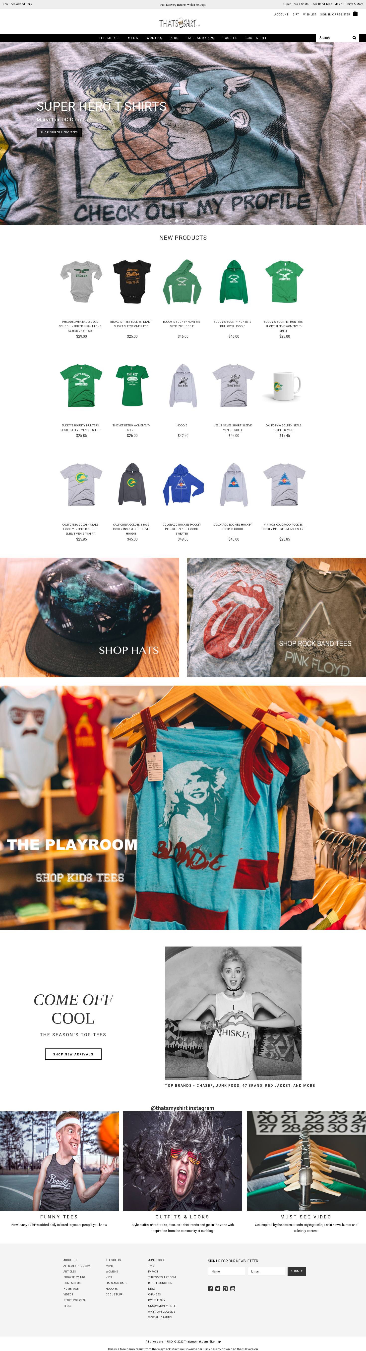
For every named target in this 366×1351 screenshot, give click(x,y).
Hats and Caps (200, 38)
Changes (154, 1294)
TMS (151, 1266)
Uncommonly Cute (162, 1306)
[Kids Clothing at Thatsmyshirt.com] (183, 929)
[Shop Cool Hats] (89, 676)
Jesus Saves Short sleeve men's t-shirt (233, 428)
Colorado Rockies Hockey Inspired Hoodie (233, 527)
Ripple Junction (160, 1283)
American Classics (161, 1311)
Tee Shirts (109, 38)
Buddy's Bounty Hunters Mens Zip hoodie (181, 324)
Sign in (325, 14)
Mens (133, 38)
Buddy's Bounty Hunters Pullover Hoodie (232, 324)
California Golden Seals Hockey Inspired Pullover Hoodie (131, 529)
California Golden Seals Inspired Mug (283, 428)
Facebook (211, 1289)
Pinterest (226, 1289)
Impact (153, 1271)
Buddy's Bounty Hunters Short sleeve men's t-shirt (80, 428)
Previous (12, 134)
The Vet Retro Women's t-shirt (131, 428)
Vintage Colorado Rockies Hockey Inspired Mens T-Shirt (283, 527)
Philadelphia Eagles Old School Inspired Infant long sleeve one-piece (80, 326)
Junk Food (156, 1260)
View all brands (160, 1317)
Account (281, 14)
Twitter (218, 1289)
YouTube (233, 1289)
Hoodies (230, 38)
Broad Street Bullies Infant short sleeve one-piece (131, 324)
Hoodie (182, 425)
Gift (296, 14)
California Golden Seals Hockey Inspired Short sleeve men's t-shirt (80, 529)
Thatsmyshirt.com (162, 1277)
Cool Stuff (256, 38)
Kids (175, 38)
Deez (151, 1288)
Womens (154, 38)
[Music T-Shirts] (276, 676)
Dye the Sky (156, 1300)
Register (343, 14)
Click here (210, 1349)
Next (353, 134)
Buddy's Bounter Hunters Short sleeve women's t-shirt (283, 326)
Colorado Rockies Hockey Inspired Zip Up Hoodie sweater (182, 529)
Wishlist (309, 14)
